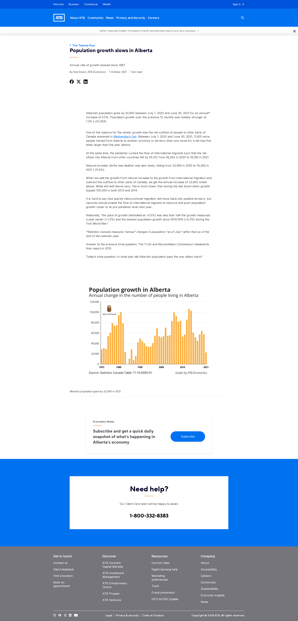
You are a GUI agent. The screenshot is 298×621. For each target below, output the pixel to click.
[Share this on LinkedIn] (85, 81)
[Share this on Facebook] (71, 81)
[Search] (245, 17)
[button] (294, 31)
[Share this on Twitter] (78, 81)
